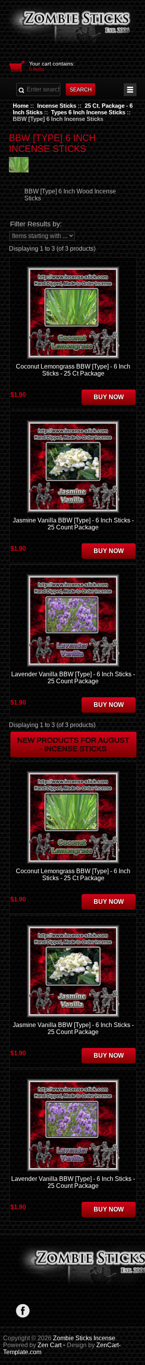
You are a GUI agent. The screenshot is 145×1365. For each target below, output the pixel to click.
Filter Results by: (36, 224)
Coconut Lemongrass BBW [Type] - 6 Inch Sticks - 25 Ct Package (73, 370)
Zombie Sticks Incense (84, 1338)
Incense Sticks (56, 105)
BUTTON (130, 89)
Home (21, 105)
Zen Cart (49, 1345)
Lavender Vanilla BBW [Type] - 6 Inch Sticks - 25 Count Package (73, 677)
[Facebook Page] (23, 1310)
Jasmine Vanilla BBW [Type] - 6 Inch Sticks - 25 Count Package (73, 524)
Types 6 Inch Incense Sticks (88, 112)
